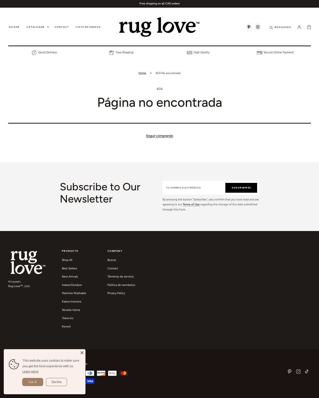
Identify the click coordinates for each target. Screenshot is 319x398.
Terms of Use (191, 204)
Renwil (66, 326)
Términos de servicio (120, 276)
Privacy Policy (116, 293)
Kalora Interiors (71, 301)
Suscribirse (241, 187)
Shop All (67, 260)
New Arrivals (70, 276)
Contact (112, 268)
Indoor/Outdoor (72, 285)
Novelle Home (71, 310)
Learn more (30, 371)
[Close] (82, 352)
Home (142, 73)
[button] (280, 27)
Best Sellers (69, 268)
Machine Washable (74, 293)
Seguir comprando (159, 136)
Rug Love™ (15, 286)
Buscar (111, 260)
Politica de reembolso (121, 285)
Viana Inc (68, 318)
